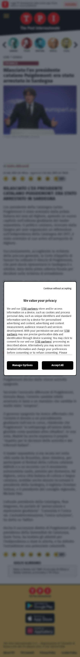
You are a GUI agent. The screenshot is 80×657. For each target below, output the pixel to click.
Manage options (22, 365)
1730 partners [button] (29, 308)
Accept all (57, 365)
